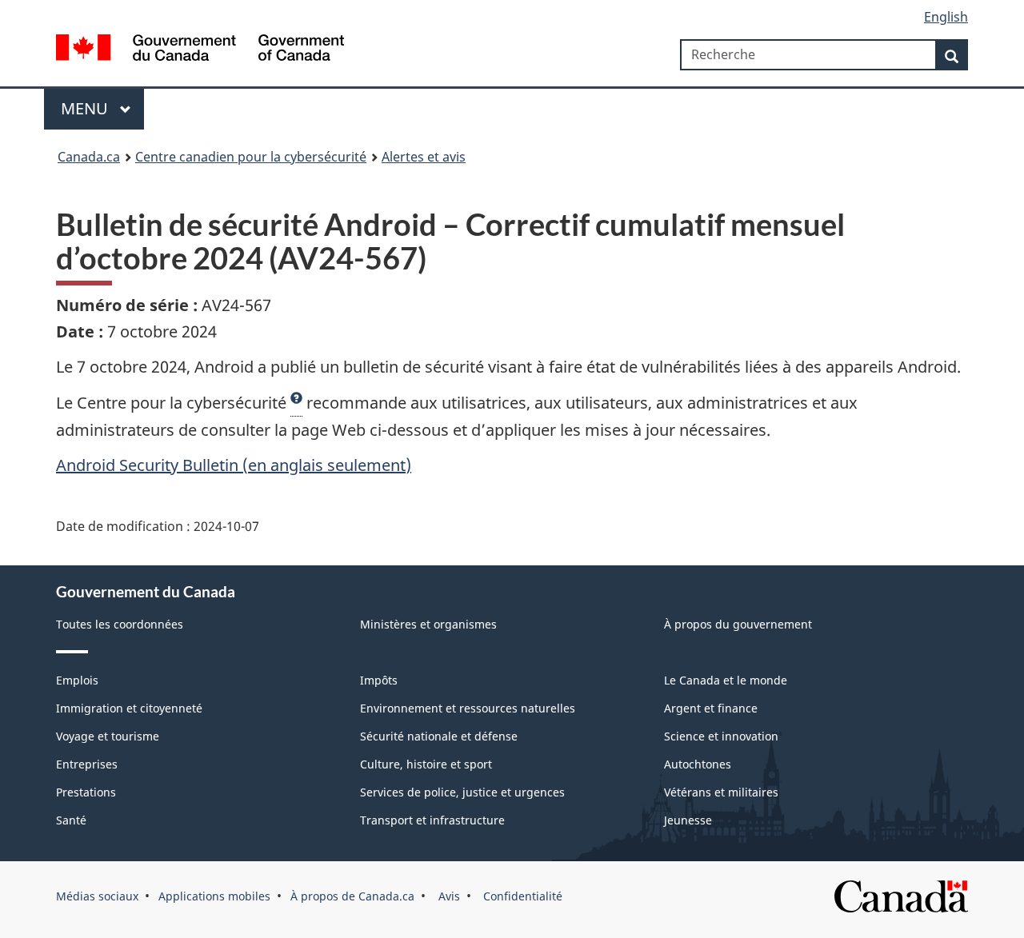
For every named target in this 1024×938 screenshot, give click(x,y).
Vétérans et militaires (721, 792)
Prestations (86, 792)
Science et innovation (721, 736)
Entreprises (87, 764)
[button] (296, 403)
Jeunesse (688, 820)
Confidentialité (521, 896)
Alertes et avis (424, 157)
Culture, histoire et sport (426, 764)
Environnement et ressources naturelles (467, 708)
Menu (86, 108)
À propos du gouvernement (738, 624)
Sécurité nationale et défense (439, 736)
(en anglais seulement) (233, 465)
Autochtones (697, 764)
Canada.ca (89, 157)
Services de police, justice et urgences (462, 792)
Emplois (77, 680)
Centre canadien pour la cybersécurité (250, 157)
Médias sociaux (97, 896)
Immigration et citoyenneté (129, 708)
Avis (447, 896)
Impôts (379, 680)
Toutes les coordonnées (119, 624)
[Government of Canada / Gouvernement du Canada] (200, 50)
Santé (71, 820)
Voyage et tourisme (107, 736)
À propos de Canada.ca (352, 896)
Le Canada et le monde (725, 680)
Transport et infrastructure (432, 820)
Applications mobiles (214, 896)
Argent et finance (711, 708)
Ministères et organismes (428, 624)
